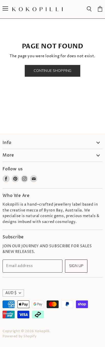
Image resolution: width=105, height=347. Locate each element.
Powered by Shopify (19, 336)
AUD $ (11, 292)
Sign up (76, 265)
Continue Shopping (52, 70)
